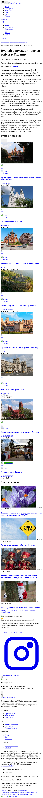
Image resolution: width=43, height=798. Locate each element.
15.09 (3, 183)
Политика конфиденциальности (12, 792)
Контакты (8, 739)
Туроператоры (10, 715)
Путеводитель (10, 714)
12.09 (11, 309)
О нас (7, 735)
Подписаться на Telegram (13, 632)
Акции (7, 14)
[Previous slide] (2, 140)
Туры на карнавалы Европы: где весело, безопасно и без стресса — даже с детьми (19, 576)
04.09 (11, 436)
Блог (6, 12)
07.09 (3, 393)
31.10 (3, 267)
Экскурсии (9, 8)
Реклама (8, 748)
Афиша (7, 16)
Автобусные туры (11, 724)
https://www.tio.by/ (7, 766)
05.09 (3, 225)
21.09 (7, 393)
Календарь (9, 10)
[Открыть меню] (4, 2)
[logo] (15, 3)
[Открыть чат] (2, 692)
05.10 (11, 393)
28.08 (3, 436)
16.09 (7, 225)
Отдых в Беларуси (11, 728)
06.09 (11, 476)
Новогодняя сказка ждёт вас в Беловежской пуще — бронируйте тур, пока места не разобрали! (20, 609)
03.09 (7, 436)
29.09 (7, 183)
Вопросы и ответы (11, 746)
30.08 (3, 476)
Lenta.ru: (14, 66)
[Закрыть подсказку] (2, 677)
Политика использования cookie (21, 794)
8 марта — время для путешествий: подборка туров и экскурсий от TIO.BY (21, 514)
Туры (7, 7)
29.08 (3, 309)
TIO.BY (5, 790)
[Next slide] (5, 140)
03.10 (11, 225)
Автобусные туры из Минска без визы (18, 545)
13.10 (11, 183)
